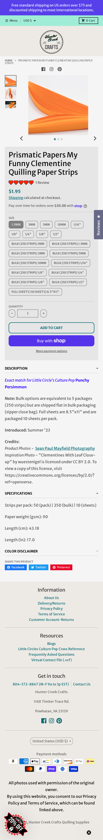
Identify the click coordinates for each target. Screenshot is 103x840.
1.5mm (16, 224)
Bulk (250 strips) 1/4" (68, 272)
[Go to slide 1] (55, 139)
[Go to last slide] (21, 138)
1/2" (56, 234)
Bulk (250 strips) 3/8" (27, 282)
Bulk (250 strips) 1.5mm (69, 244)
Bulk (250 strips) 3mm (28, 253)
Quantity (16, 306)
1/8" (14, 234)
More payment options (51, 351)
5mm (46, 224)
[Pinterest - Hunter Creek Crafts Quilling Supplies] (60, 69)
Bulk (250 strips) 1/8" (27, 272)
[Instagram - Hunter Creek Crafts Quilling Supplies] (51, 69)
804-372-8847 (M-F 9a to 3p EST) (41, 684)
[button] (44, 795)
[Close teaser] (88, 832)
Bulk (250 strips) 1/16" (70, 263)
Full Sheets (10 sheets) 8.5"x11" (35, 292)
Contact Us (82, 684)
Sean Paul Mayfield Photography (65, 448)
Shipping (16, 198)
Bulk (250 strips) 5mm (69, 253)
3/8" (42, 234)
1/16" (77, 224)
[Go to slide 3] (62, 139)
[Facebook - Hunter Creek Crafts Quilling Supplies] (43, 69)
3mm (31, 224)
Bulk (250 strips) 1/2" (68, 282)
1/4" (28, 234)
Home (9, 60)
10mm (61, 224)
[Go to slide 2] (58, 139)
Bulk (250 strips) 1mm (27, 244)
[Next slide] (95, 138)
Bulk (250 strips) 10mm (28, 263)
